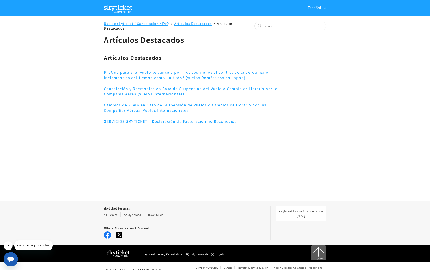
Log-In (220, 254)
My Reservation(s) (202, 254)
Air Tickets (110, 215)
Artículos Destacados (193, 23)
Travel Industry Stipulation (253, 267)
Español (315, 7)
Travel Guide (155, 215)
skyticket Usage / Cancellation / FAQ (301, 213)
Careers (228, 267)
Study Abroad (132, 215)
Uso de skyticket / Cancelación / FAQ (136, 23)
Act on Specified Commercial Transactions (298, 267)
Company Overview (207, 267)
